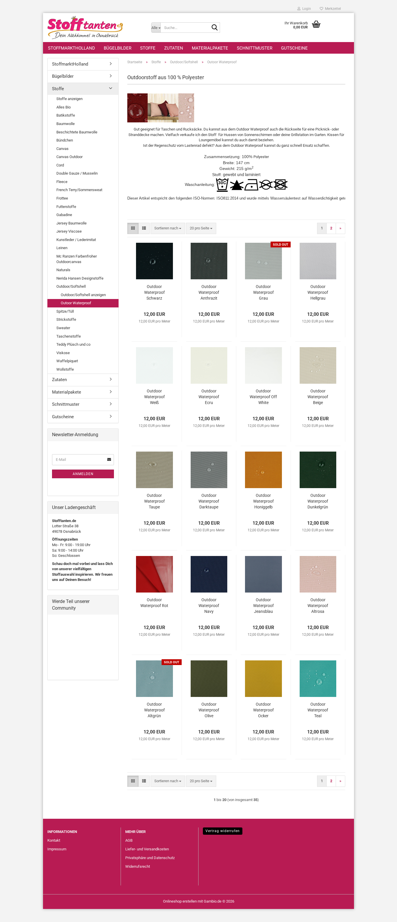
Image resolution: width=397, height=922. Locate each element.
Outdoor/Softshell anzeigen (83, 295)
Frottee (62, 198)
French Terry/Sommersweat (79, 190)
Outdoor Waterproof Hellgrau (317, 292)
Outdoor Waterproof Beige (317, 397)
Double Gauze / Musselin (77, 173)
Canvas (62, 148)
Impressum (56, 849)
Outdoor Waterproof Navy (209, 605)
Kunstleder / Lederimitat (76, 240)
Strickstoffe (66, 319)
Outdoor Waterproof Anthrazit (209, 292)
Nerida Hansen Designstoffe (79, 278)
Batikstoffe (65, 115)
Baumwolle (65, 124)
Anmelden (83, 474)
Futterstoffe (66, 206)
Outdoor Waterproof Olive (209, 710)
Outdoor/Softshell (71, 286)
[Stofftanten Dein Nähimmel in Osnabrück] (94, 27)
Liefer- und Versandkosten (147, 849)
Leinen (61, 248)
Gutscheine (294, 48)
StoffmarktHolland (71, 48)
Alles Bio (63, 107)
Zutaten (173, 48)
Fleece (61, 182)
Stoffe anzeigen (69, 99)
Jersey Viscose (69, 231)
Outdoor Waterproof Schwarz (154, 292)
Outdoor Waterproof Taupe (154, 501)
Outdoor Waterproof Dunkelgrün (317, 501)
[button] (133, 228)
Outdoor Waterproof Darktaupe (209, 501)
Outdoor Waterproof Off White (263, 397)
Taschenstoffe (68, 336)
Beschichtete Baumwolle (76, 132)
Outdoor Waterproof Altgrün (154, 710)
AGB (129, 840)
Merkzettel (332, 9)
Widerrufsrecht (137, 866)
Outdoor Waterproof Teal (317, 710)
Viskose (63, 353)
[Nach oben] (381, 913)
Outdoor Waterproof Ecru (209, 397)
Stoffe (147, 48)
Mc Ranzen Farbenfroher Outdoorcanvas (76, 259)
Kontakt (53, 840)
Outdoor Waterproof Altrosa (317, 605)
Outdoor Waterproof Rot (154, 602)
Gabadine (64, 215)
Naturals (63, 270)
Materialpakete (210, 48)
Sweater (63, 328)
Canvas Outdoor (69, 157)
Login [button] (306, 9)
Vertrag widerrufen (222, 831)
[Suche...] (214, 28)
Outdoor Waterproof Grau (263, 292)
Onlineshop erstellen (180, 901)
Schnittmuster (254, 48)
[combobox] (168, 228)
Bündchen (64, 140)
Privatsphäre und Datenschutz (150, 858)
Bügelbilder (117, 48)
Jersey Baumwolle (71, 223)
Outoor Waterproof (76, 303)
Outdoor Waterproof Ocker (263, 710)
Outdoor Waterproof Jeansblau (263, 605)
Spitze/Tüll (65, 311)
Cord (60, 165)
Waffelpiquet (67, 361)
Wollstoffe (65, 369)
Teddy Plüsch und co (73, 344)
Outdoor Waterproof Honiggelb (263, 501)
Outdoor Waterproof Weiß (154, 397)
